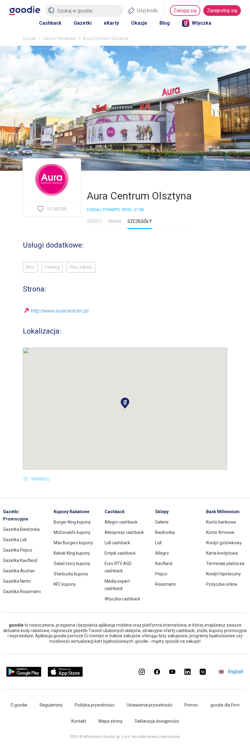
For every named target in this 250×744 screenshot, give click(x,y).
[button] (125, 403)
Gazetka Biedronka (21, 529)
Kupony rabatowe (71, 511)
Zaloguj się (185, 10)
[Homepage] (24, 10)
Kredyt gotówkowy (224, 542)
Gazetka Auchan (19, 570)
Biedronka (165, 532)
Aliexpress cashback (124, 532)
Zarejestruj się (222, 10)
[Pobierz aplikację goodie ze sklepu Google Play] (24, 675)
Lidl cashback (117, 542)
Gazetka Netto (17, 581)
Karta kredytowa (222, 553)
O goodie (18, 705)
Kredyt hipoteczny (223, 573)
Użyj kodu (147, 10)
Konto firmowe (220, 532)
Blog (164, 23)
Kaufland (163, 563)
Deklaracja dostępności (157, 721)
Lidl (158, 542)
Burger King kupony (72, 522)
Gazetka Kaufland (20, 560)
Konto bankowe (221, 522)
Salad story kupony (72, 563)
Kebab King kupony (72, 553)
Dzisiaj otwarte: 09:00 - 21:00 (115, 209)
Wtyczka (201, 23)
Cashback (50, 23)
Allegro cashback (121, 522)
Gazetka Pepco (17, 550)
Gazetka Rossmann (22, 591)
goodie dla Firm (225, 705)
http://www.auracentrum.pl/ (60, 311)
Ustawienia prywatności (149, 705)
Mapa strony (110, 721)
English (235, 671)
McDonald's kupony (72, 532)
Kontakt (78, 721)
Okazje (139, 23)
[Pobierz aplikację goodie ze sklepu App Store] (65, 675)
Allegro (162, 553)
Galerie (162, 522)
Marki (115, 221)
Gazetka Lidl (15, 539)
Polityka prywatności (94, 705)
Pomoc (191, 705)
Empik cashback (120, 553)
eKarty (111, 23)
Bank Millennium (223, 511)
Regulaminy (51, 705)
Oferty (94, 221)
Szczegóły (139, 221)
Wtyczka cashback (122, 598)
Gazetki (82, 23)
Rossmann (165, 584)
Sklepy (162, 511)
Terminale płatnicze (225, 563)
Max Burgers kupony (73, 542)
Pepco (161, 573)
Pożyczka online (221, 584)
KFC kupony (65, 584)
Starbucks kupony (71, 573)
